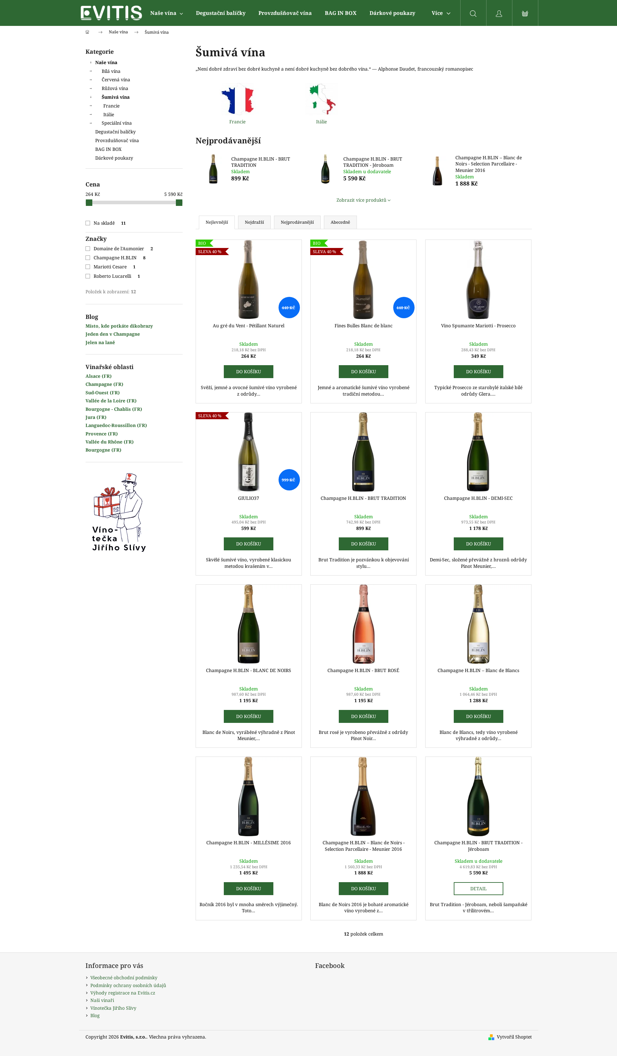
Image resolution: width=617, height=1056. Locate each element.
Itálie (108, 114)
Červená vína (116, 79)
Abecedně (340, 222)
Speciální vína (117, 123)
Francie (111, 106)
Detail (478, 888)
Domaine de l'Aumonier (123, 248)
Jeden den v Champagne (113, 333)
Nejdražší (254, 222)
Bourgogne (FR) (103, 449)
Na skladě (110, 223)
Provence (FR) (102, 433)
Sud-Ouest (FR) (103, 392)
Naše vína (106, 62)
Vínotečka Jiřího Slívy (113, 1008)
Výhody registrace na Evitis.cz (122, 993)
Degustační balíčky (115, 132)
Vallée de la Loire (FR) (111, 400)
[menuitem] (166, 13)
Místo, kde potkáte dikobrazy (119, 325)
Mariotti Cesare (115, 267)
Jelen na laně (100, 342)
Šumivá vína (116, 97)
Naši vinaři (102, 1000)
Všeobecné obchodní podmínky (123, 977)
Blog (95, 1015)
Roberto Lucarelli (117, 276)
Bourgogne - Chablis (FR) (114, 409)
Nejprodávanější (297, 222)
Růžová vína (115, 88)
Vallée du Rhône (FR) (110, 441)
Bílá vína (111, 71)
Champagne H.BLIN (120, 257)
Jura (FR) (96, 417)
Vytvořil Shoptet (514, 1037)
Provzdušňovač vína (117, 140)
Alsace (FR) (99, 376)
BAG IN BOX (108, 149)
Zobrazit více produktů (361, 200)
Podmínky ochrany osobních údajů (128, 985)
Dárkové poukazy (114, 158)
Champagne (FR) (104, 384)
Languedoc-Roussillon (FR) (116, 425)
